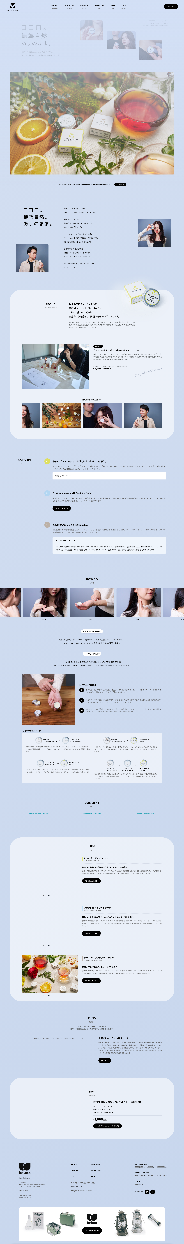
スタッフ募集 (75, 1243)
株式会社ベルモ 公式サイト (89, 1243)
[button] (9, 604)
